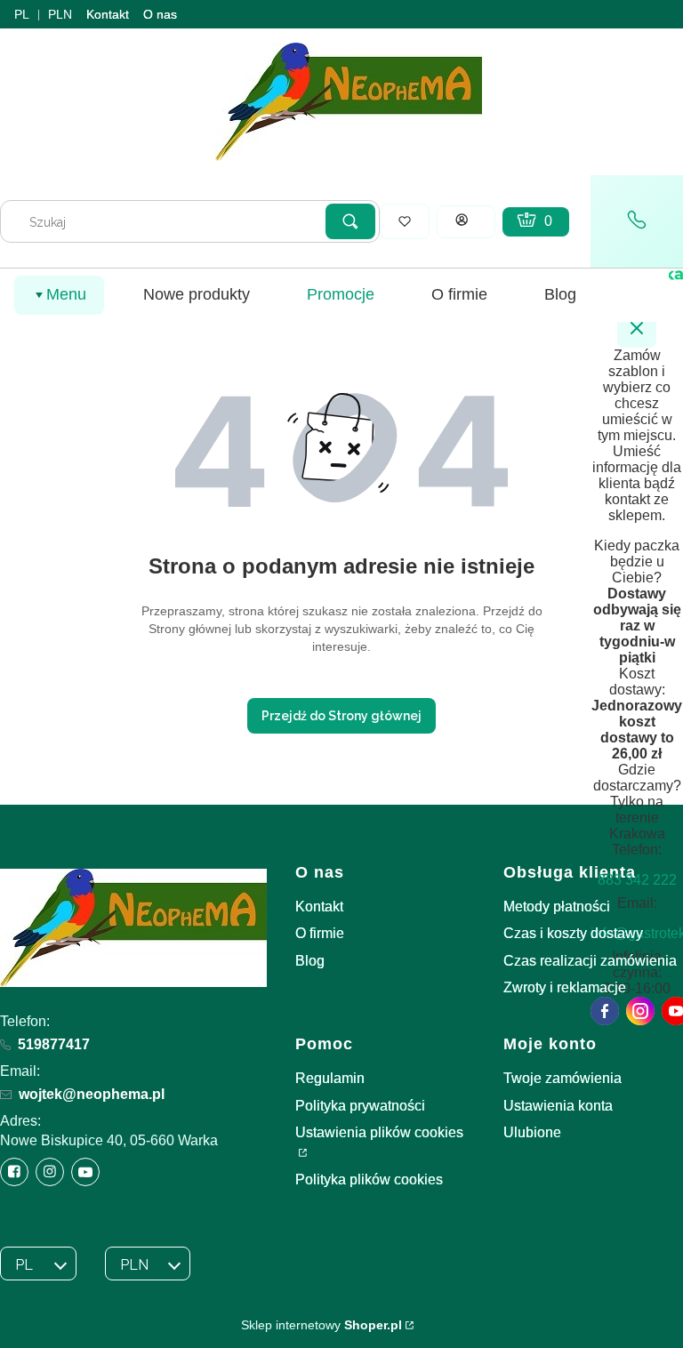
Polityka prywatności (360, 1105)
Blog (310, 960)
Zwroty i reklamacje (564, 987)
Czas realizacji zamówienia (590, 960)
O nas (160, 14)
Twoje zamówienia (562, 1078)
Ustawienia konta (558, 1105)
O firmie (319, 933)
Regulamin (330, 1078)
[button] (350, 221)
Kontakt (107, 14)
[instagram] (640, 1011)
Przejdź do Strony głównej (341, 716)
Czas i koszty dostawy (573, 933)
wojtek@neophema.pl (92, 1094)
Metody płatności (556, 906)
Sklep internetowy (321, 1325)
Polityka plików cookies (369, 1179)
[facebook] (605, 1011)
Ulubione (532, 1132)
